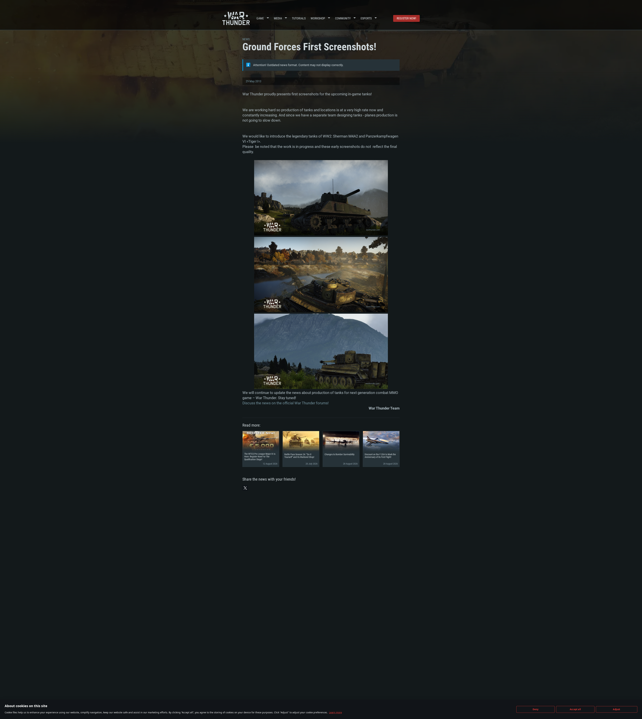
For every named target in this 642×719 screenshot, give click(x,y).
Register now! (406, 18)
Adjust (616, 709)
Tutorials (299, 18)
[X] (245, 488)
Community (343, 18)
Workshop (318, 18)
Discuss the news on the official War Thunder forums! (285, 403)
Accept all (575, 709)
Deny (536, 709)
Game (260, 18)
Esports (366, 18)
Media (278, 18)
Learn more (335, 712)
